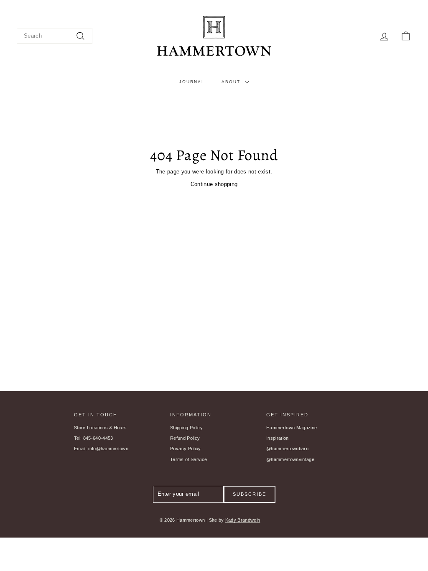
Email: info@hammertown (101, 448)
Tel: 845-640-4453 (93, 438)
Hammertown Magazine (291, 427)
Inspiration (277, 438)
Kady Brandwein (242, 520)
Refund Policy (185, 438)
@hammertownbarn (287, 448)
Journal (192, 81)
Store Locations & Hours (100, 427)
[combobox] (54, 36)
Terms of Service (188, 459)
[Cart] (405, 36)
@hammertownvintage (290, 459)
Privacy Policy (185, 448)
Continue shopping (214, 184)
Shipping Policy (186, 427)
